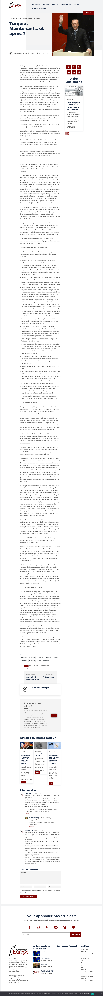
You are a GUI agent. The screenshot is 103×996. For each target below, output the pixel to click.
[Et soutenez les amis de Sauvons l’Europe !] (36, 971)
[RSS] (79, 67)
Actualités (14, 18)
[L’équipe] (36, 953)
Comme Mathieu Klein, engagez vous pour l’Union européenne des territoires (54, 758)
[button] (79, 12)
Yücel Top (34, 668)
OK (92, 993)
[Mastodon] (79, 72)
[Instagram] (74, 67)
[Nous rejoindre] (36, 959)
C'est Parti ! (75, 934)
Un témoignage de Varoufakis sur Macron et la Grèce (32, 677)
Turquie (26, 668)
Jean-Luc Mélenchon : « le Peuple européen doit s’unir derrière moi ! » (25, 758)
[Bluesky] (74, 72)
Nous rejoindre (45, 958)
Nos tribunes (34, 18)
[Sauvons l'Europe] (11, 53)
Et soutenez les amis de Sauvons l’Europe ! (47, 970)
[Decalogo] (36, 965)
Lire (24, 782)
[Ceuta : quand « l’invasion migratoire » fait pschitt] (74, 91)
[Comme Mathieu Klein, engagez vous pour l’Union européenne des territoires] (54, 745)
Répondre (27, 813)
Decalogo (44, 964)
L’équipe (43, 952)
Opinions (24, 18)
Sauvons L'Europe (46, 954)
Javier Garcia (71, 126)
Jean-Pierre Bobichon (43, 666)
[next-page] (68, 133)
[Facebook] (68, 67)
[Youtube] (69, 72)
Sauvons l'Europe (20, 53)
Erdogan (32, 666)
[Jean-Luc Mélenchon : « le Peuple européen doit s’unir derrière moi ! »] (26, 745)
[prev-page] (66, 133)
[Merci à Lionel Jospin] (40, 745)
